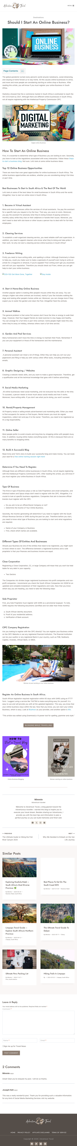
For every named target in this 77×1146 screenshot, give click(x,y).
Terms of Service (59, 1132)
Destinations (38, 17)
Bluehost (32, 710)
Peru (7, 979)
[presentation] (19, 867)
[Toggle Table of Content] (21, 71)
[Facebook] (32, 1143)
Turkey (63, 934)
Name (6, 1040)
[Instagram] (40, 1143)
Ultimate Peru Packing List (17, 973)
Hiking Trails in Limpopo (54, 973)
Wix (69, 710)
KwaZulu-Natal (10, 893)
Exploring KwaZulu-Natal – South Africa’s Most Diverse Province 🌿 (17, 885)
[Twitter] (36, 1143)
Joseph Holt (8, 1090)
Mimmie (38, 799)
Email (43, 1040)
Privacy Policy (24, 1132)
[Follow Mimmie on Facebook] (32, 822)
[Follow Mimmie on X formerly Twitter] (36, 822)
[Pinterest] (45, 1143)
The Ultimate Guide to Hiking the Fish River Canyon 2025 (17, 837)
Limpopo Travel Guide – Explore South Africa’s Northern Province (19, 930)
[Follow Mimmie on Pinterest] (44, 822)
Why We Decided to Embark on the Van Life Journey (59, 837)
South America (13, 979)
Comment (7, 1009)
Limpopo (8, 939)
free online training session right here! (30, 457)
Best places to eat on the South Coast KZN (55, 883)
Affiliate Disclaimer (41, 1132)
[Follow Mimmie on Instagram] (40, 822)
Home (13, 1132)
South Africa (18, 893)
